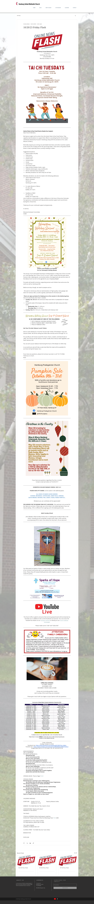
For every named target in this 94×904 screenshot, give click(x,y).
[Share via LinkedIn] (30, 843)
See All (75, 853)
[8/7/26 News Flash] (68, 860)
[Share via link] (33, 843)
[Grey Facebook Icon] (57, 899)
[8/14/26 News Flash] (47, 860)
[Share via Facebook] (24, 843)
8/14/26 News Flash (44, 867)
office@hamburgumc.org (40, 887)
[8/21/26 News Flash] (26, 860)
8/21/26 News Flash (23, 867)
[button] (48, 7)
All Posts (19, 15)
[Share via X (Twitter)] (27, 843)
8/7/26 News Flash (64, 867)
